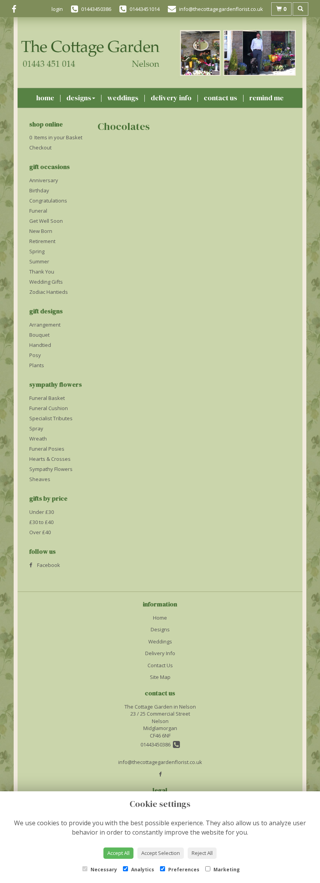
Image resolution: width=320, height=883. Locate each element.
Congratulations (48, 200)
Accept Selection (160, 852)
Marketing (226, 869)
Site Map (160, 676)
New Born (40, 231)
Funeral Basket (47, 398)
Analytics (142, 869)
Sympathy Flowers (51, 469)
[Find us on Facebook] (16, 9)
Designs (78, 98)
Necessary (103, 869)
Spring (36, 251)
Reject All (202, 852)
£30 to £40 (41, 522)
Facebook (48, 565)
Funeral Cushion (48, 408)
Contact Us (220, 98)
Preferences (183, 869)
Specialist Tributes (51, 418)
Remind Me (266, 98)
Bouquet (39, 334)
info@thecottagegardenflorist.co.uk (160, 762)
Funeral (38, 210)
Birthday (39, 190)
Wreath (38, 438)
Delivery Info (171, 98)
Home (45, 98)
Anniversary (43, 180)
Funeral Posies (46, 448)
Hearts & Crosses (50, 458)
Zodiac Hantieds (48, 291)
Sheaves (39, 479)
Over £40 (40, 532)
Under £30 (41, 511)
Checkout (40, 147)
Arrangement (44, 324)
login (57, 8)
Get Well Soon (46, 220)
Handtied (40, 344)
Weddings (123, 98)
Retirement (42, 241)
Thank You (41, 271)
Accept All (118, 852)
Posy (35, 355)
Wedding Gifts (46, 281)
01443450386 (156, 744)
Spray (36, 428)
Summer (39, 261)
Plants (36, 365)
